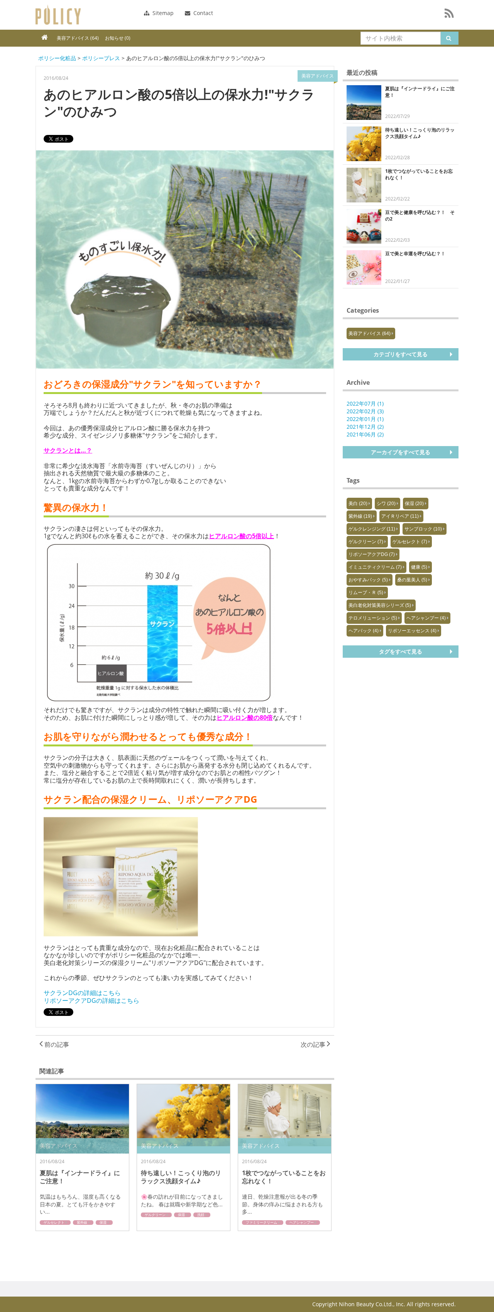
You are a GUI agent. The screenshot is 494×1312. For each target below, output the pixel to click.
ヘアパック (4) (364, 630)
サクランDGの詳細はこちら (82, 993)
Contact (202, 13)
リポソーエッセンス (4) (412, 630)
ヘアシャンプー (301, 1222)
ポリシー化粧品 (58, 14)
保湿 (103, 1222)
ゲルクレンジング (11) (372, 529)
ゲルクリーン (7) (366, 541)
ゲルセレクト (54, 1222)
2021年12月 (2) (365, 426)
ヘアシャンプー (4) (426, 618)
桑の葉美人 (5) (412, 580)
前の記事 (56, 1044)
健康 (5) (419, 567)
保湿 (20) (414, 503)
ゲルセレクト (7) (409, 541)
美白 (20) (358, 503)
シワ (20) (386, 503)
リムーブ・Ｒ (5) (366, 592)
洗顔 (200, 1215)
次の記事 (314, 1044)
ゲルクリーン (155, 1215)
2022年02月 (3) (365, 411)
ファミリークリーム (261, 1222)
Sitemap (162, 13)
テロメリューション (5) (373, 618)
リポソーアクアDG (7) (372, 554)
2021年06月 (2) (365, 434)
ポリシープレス (101, 58)
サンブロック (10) (423, 529)
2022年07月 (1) (365, 403)
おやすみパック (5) (368, 580)
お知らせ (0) (117, 38)
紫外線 (82, 1222)
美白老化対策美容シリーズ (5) (380, 605)
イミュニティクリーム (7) (375, 567)
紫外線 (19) (360, 516)
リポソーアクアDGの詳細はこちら (91, 1000)
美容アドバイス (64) (78, 38)
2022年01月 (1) (365, 419)
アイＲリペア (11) (400, 516)
